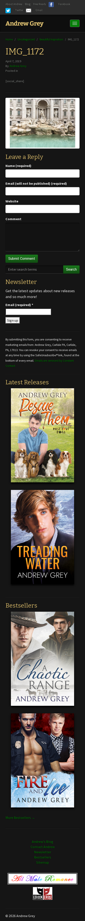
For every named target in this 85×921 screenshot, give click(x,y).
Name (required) (18, 166)
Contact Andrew (42, 847)
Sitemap (42, 862)
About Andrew (13, 4)
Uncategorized (26, 39)
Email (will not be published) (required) (36, 183)
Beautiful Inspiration (51, 39)
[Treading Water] (42, 540)
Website (11, 201)
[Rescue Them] (42, 438)
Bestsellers (42, 857)
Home (9, 39)
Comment (13, 219)
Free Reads (39, 4)
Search (71, 269)
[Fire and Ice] (42, 764)
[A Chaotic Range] (42, 662)
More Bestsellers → (20, 817)
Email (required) (19, 305)
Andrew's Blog (42, 841)
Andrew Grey (17, 66)
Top (74, 911)
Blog (27, 4)
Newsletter (42, 852)
